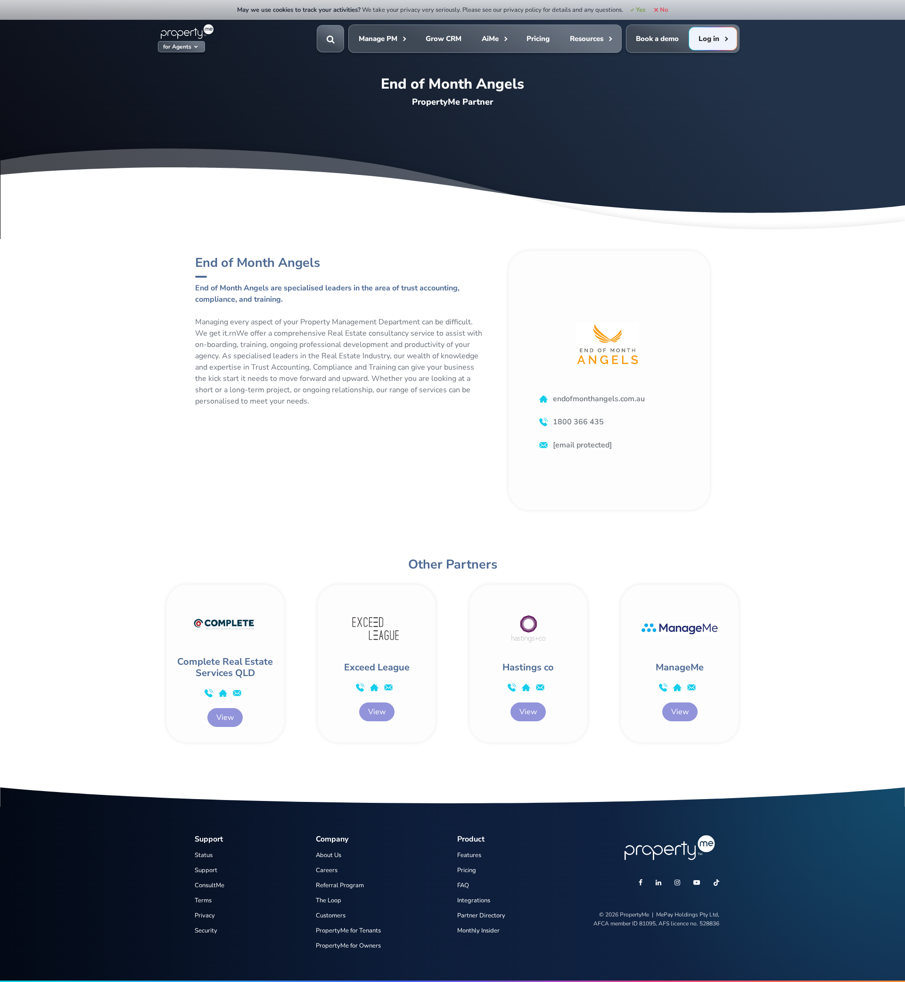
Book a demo (657, 38)
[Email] (237, 693)
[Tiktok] (716, 883)
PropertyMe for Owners (348, 945)
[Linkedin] (658, 883)
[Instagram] (677, 883)
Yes (640, 10)
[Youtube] (696, 883)
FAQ (463, 885)
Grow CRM (443, 38)
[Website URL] (223, 693)
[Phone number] (209, 693)
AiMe (490, 38)
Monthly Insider (478, 930)
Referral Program (340, 885)
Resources (586, 38)
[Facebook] (640, 883)
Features (469, 855)
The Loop (328, 900)
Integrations (473, 900)
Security (206, 930)
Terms (203, 900)
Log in (709, 38)
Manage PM (378, 38)
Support (206, 870)
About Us (328, 855)
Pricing (538, 38)
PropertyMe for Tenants (348, 930)
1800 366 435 (578, 422)
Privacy (205, 915)
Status (204, 855)
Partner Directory (481, 915)
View (225, 717)
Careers (326, 870)
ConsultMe (209, 885)
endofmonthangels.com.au (599, 399)
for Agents (177, 46)
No (663, 10)
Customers (331, 915)
